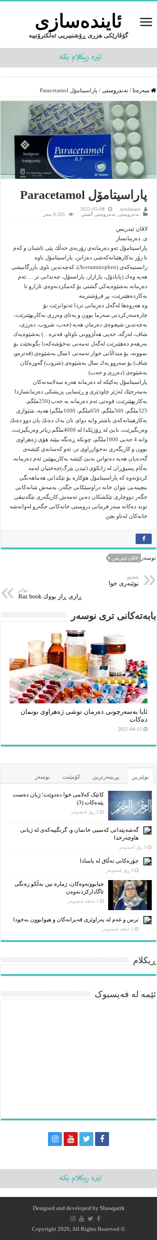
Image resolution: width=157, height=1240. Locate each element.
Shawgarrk (112, 1208)
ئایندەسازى (78, 21)
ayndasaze (130, 209)
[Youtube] (71, 1139)
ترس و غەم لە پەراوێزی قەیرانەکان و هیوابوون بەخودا (76, 919)
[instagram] (55, 1139)
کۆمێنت (71, 776)
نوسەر (42, 776)
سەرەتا (142, 90)
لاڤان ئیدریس (125, 558)
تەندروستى (115, 90)
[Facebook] (102, 1139)
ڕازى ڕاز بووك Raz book (50, 593)
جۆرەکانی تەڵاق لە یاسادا (109, 860)
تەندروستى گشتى (98, 214)
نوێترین (140, 776)
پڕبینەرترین (105, 776)
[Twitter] (86, 1139)
